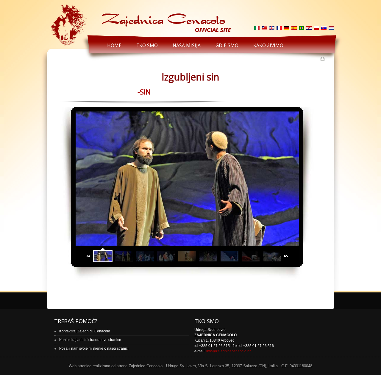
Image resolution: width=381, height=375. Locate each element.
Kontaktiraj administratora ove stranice (90, 340)
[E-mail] (323, 59)
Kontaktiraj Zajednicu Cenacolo (84, 331)
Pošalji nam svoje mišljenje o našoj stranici (94, 348)
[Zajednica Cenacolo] (140, 18)
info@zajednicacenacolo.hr (228, 351)
